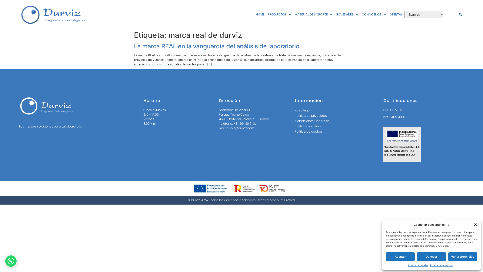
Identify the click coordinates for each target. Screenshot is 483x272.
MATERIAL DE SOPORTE (311, 14)
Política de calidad (308, 126)
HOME (260, 14)
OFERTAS (396, 14)
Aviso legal (303, 110)
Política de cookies (418, 265)
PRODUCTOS (277, 14)
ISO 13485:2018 (393, 117)
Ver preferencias (462, 256)
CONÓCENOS (371, 14)
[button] (475, 225)
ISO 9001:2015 (392, 110)
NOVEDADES (345, 14)
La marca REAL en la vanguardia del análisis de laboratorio (216, 46)
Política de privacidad (441, 265)
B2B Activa (287, 200)
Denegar (431, 256)
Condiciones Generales (312, 121)
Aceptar (400, 256)
